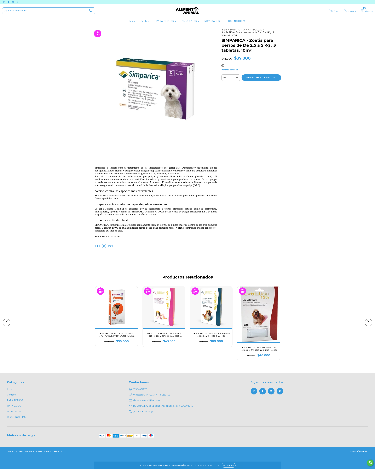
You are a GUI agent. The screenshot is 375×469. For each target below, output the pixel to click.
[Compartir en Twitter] (104, 247)
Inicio (132, 21)
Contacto (146, 21)
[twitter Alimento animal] (13, 2)
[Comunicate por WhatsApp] (370, 462)
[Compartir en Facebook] (97, 247)
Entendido (228, 465)
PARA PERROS (165, 21)
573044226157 (140, 389)
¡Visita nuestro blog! (143, 411)
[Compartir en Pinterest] (110, 247)
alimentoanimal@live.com (146, 400)
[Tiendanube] (359, 452)
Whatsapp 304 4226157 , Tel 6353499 (151, 394)
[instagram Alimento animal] (4, 2)
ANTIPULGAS (255, 29)
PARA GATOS (189, 21)
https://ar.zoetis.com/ (157, 239)
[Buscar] (91, 10)
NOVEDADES (212, 21)
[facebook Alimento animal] (9, 2)
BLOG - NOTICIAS (235, 21)
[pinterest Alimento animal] (17, 2)
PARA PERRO (237, 29)
